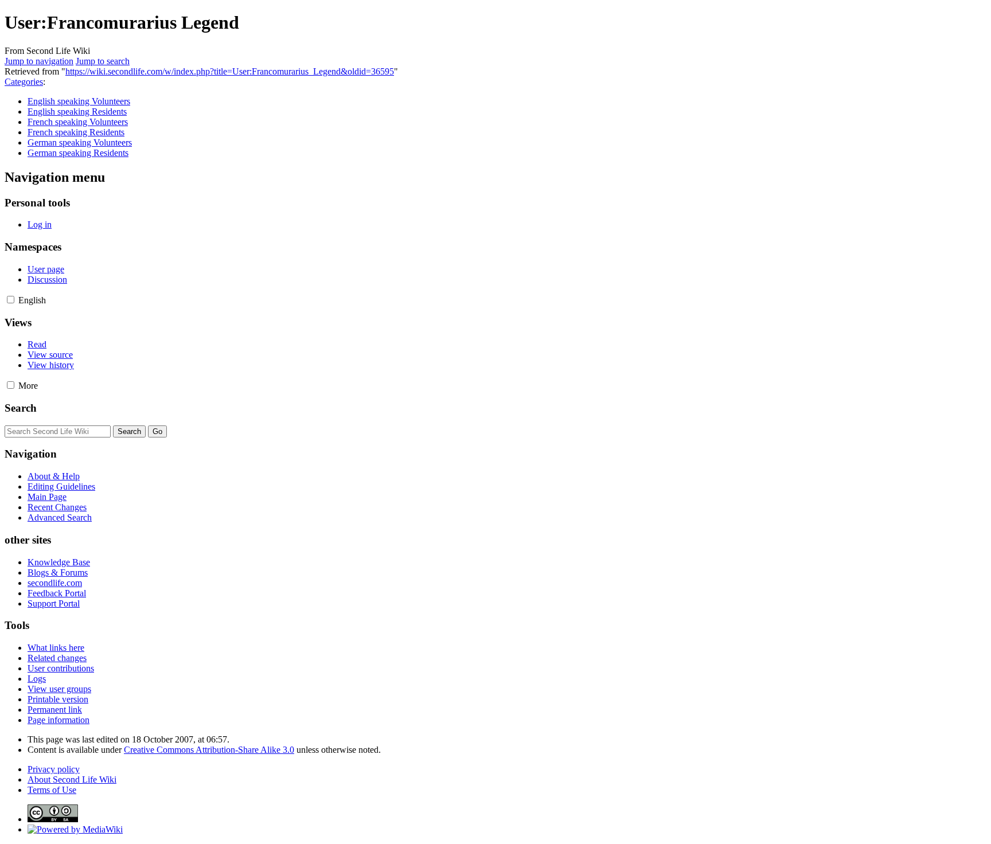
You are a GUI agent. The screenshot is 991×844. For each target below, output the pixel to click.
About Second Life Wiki (72, 779)
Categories (24, 82)
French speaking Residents (76, 132)
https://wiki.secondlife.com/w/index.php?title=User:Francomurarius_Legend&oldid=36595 (229, 71)
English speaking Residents (77, 111)
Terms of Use (52, 790)
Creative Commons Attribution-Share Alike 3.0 (209, 750)
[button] (10, 299)
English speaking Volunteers (79, 101)
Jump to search (103, 61)
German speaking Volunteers (80, 142)
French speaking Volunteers (78, 122)
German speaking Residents (78, 153)
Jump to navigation (39, 61)
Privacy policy (54, 769)
